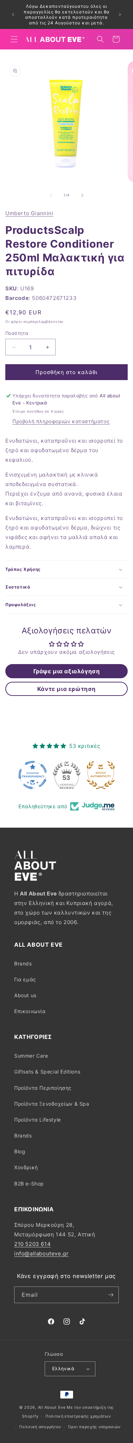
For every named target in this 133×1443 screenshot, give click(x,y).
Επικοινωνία (30, 1011)
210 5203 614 (32, 1244)
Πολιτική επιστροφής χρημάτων (78, 1416)
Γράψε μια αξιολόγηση (66, 671)
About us (25, 995)
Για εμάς (25, 979)
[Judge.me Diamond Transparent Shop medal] (32, 775)
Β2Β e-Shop (29, 1184)
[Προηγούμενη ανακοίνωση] (13, 14)
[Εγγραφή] (110, 1295)
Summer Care (31, 1056)
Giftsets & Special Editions (47, 1072)
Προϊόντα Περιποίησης (43, 1088)
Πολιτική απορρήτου (40, 1426)
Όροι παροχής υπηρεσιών (94, 1426)
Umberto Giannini (29, 213)
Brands (23, 963)
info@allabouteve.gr (41, 1253)
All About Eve (52, 1407)
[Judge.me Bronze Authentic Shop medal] (101, 775)
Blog (19, 1151)
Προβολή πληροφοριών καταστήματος (61, 421)
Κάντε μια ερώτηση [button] (66, 688)
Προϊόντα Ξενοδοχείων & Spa (51, 1104)
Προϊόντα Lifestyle (37, 1120)
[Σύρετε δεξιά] (82, 195)
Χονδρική (26, 1167)
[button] (14, 39)
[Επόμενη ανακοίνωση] (120, 14)
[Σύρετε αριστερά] (51, 195)
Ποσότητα (16, 333)
